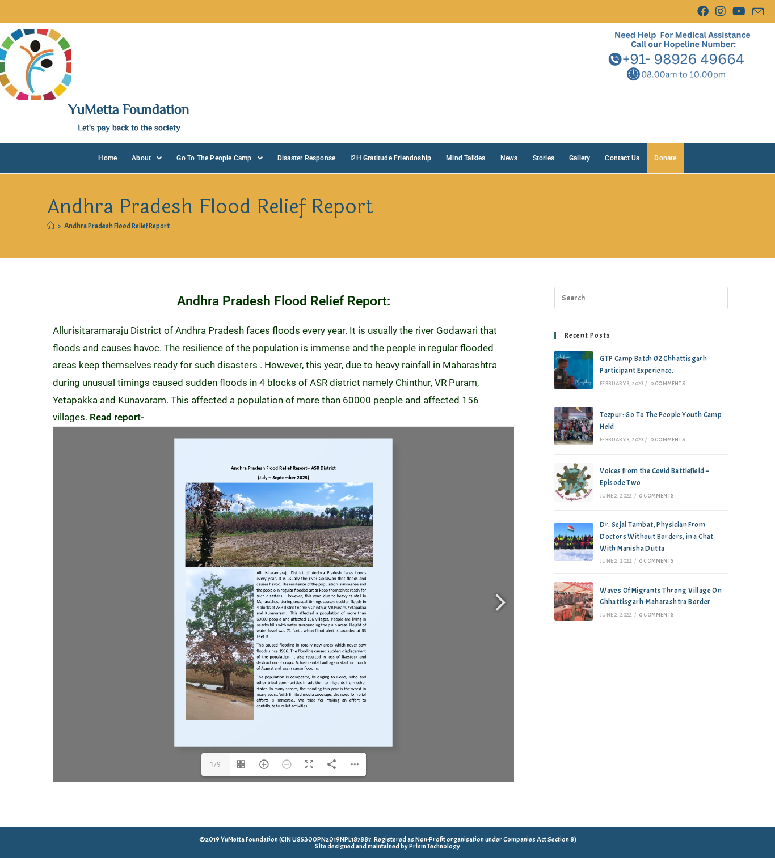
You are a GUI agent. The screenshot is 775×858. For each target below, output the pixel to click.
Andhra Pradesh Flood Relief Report (117, 226)
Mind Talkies (465, 158)
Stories (543, 158)
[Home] (50, 226)
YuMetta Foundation (128, 108)
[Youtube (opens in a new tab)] (739, 12)
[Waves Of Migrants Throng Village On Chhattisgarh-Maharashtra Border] (573, 601)
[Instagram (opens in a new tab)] (720, 12)
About (141, 158)
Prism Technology (434, 846)
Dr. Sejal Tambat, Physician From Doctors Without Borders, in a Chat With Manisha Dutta (657, 536)
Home (107, 158)
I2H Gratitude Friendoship (390, 158)
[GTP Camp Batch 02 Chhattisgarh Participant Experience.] (573, 370)
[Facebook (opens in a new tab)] (703, 12)
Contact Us (622, 158)
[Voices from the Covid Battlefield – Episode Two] (573, 482)
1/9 (215, 764)
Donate (665, 158)
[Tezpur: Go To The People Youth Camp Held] (573, 426)
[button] (146, 158)
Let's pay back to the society (129, 127)
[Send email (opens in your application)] (756, 12)
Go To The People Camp (213, 158)
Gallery (579, 158)
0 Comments (667, 383)
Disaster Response (306, 158)
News (509, 158)
